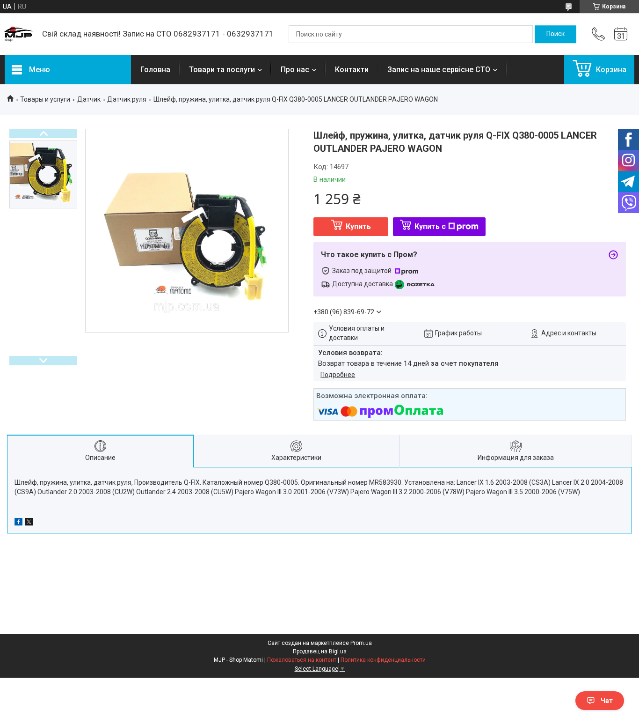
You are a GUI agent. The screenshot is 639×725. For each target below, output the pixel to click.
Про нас (295, 69)
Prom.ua (361, 643)
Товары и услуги (45, 99)
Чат (607, 700)
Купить (358, 226)
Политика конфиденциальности (383, 660)
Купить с (430, 226)
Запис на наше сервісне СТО (438, 69)
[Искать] (555, 34)
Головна (155, 69)
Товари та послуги (222, 69)
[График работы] (620, 34)
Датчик (89, 99)
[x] (29, 523)
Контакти (352, 69)
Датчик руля (126, 99)
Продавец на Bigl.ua (320, 651)
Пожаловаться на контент (301, 660)
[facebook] (18, 523)
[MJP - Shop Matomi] (18, 34)
